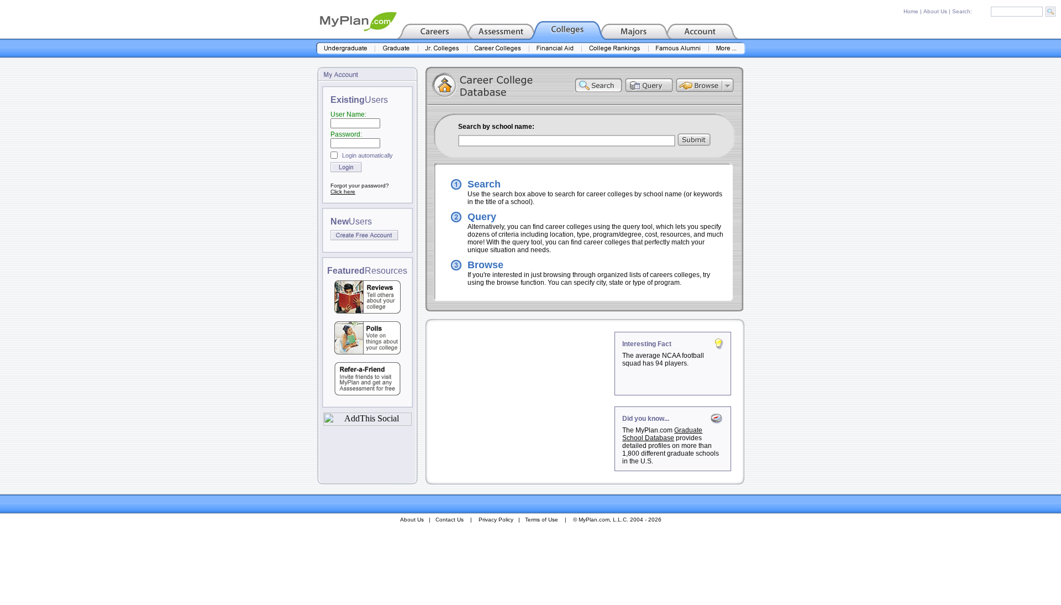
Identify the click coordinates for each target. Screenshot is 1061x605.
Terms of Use (541, 520)
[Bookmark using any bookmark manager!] (367, 422)
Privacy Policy (496, 520)
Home (911, 11)
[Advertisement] (521, 401)
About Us (935, 11)
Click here (342, 192)
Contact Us (449, 520)
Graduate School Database (662, 434)
